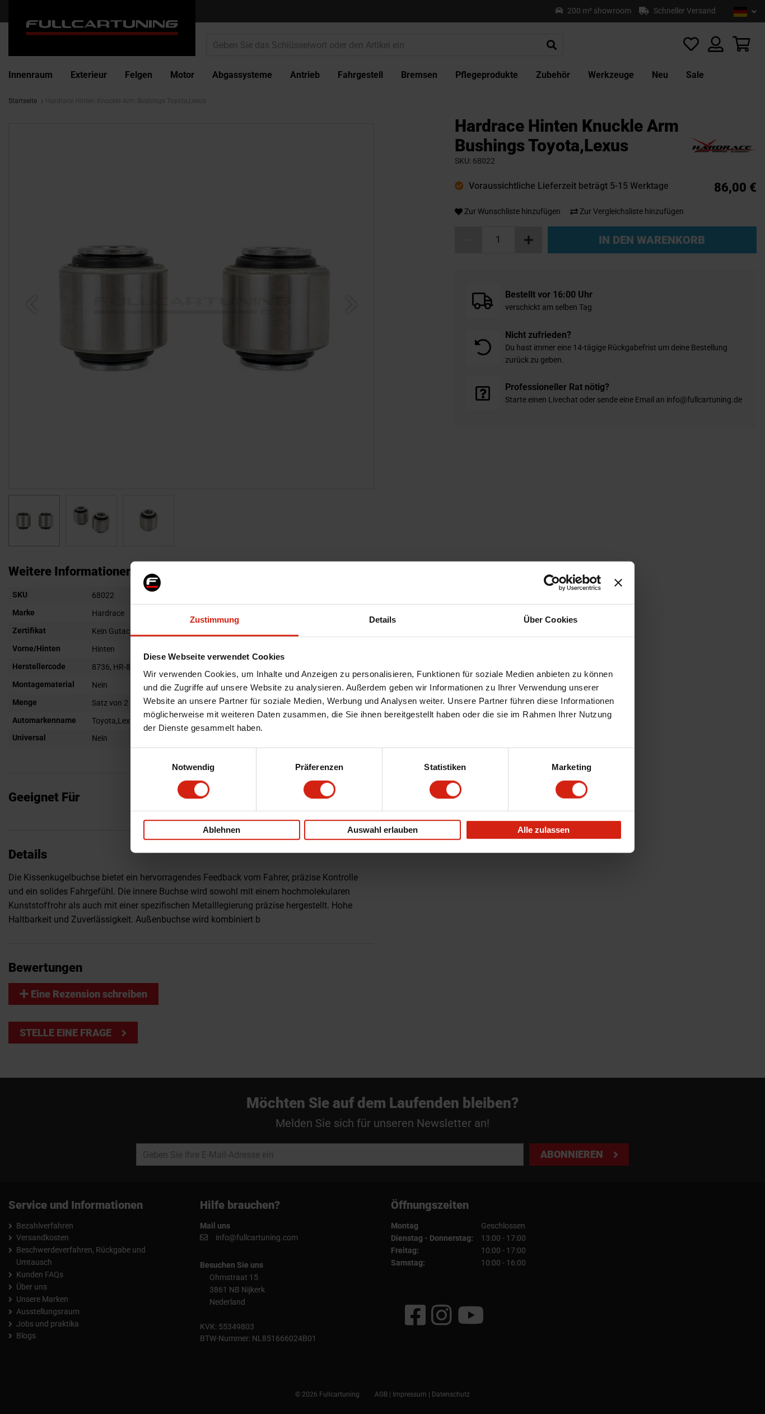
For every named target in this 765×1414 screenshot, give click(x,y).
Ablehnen (221, 830)
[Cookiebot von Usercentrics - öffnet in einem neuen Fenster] (552, 582)
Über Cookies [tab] (550, 619)
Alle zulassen (543, 830)
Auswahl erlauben (382, 830)
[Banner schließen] (618, 583)
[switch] (319, 789)
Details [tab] (383, 619)
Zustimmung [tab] (215, 619)
